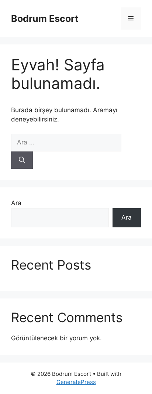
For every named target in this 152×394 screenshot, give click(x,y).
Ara (16, 203)
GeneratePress (76, 381)
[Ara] (22, 160)
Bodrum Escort (45, 18)
